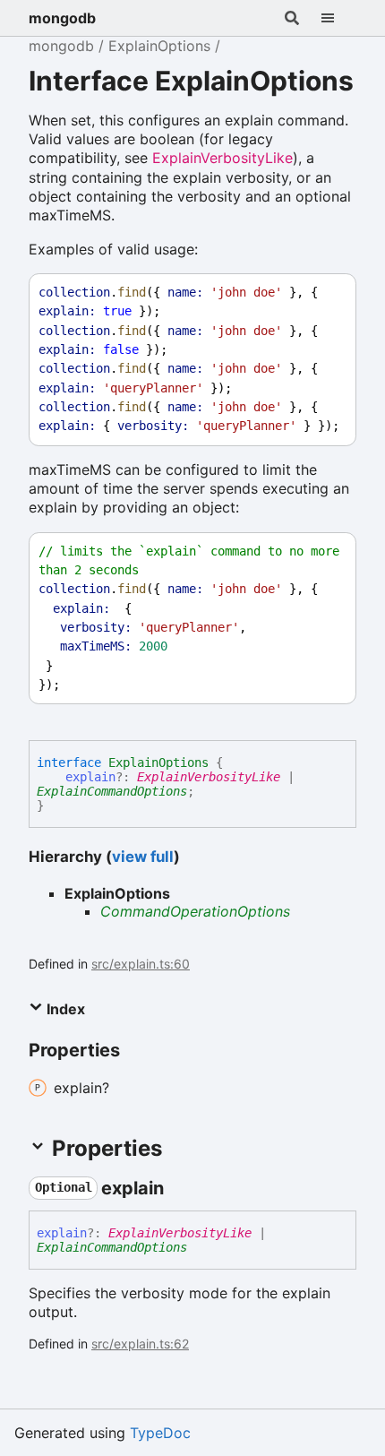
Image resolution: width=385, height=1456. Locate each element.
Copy (325, 292)
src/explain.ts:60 (140, 963)
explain (90, 777)
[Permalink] (180, 1188)
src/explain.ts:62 (140, 1343)
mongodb (62, 18)
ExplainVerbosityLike (222, 158)
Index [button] (64, 1009)
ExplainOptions (159, 46)
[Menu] (338, 18)
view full (143, 857)
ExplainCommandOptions (112, 791)
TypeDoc (160, 1433)
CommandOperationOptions (195, 911)
